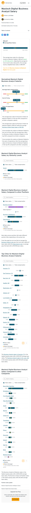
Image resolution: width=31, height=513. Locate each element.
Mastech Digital (7, 455)
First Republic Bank (8, 396)
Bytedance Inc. (7, 391)
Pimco (4, 430)
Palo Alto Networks (8, 401)
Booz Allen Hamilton (8, 386)
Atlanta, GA (6, 293)
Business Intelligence (9, 214)
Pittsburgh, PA (7, 327)
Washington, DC (7, 288)
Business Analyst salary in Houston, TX (14, 354)
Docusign (5, 435)
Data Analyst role (17, 244)
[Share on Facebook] (5, 35)
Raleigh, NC (6, 317)
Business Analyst (7, 205)
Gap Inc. (5, 445)
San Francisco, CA (8, 273)
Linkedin (5, 425)
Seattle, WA (6, 283)
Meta (4, 450)
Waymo (5, 411)
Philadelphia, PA (7, 308)
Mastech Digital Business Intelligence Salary (11, 485)
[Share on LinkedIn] (7, 35)
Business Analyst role (7, 242)
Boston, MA (6, 312)
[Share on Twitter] (2, 35)
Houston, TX (6, 268)
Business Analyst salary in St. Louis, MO (18, 358)
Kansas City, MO (7, 332)
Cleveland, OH (7, 337)
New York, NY (6, 278)
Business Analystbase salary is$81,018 (12, 127)
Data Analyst (6, 219)
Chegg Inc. (6, 415)
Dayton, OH (6, 322)
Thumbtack (6, 420)
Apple (4, 406)
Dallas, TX (5, 303)
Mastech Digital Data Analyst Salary (9, 488)
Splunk (5, 440)
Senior (5, 168)
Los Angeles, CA (7, 298)
